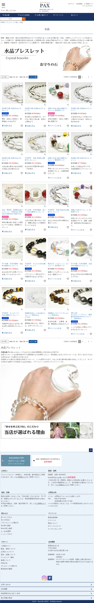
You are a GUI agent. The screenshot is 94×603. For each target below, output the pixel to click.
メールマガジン (88, 6)
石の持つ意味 (6, 525)
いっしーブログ (6, 534)
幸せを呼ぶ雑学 (6, 528)
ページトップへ (91, 450)
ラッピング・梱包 (7, 557)
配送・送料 (52, 471)
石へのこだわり (6, 517)
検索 (24, 18)
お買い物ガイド (42, 15)
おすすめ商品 (25, 15)
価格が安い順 (13, 77)
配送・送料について (8, 549)
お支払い (4, 471)
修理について (6, 560)
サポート (4, 542)
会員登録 (79, 4)
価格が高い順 (23, 77)
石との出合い (6, 520)
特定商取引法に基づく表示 (10, 593)
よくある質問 (6, 531)
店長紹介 (59, 557)
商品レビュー (53, 523)
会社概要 (51, 542)
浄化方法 (4, 563)
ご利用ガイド (89, 4)
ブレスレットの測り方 (9, 566)
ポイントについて (54, 526)
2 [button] (82, 77)
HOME (3, 22)
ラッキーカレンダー (55, 529)
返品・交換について (8, 554)
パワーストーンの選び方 (10, 523)
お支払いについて (7, 552)
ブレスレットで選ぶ (12, 22)
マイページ (59, 15)
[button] (91, 77)
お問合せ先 (52, 492)
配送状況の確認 (6, 569)
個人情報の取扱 (6, 598)
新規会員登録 (53, 517)
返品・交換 (5, 492)
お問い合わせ (6, 584)
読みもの (4, 513)
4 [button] (88, 77)
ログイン (72, 4)
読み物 (7, 15)
